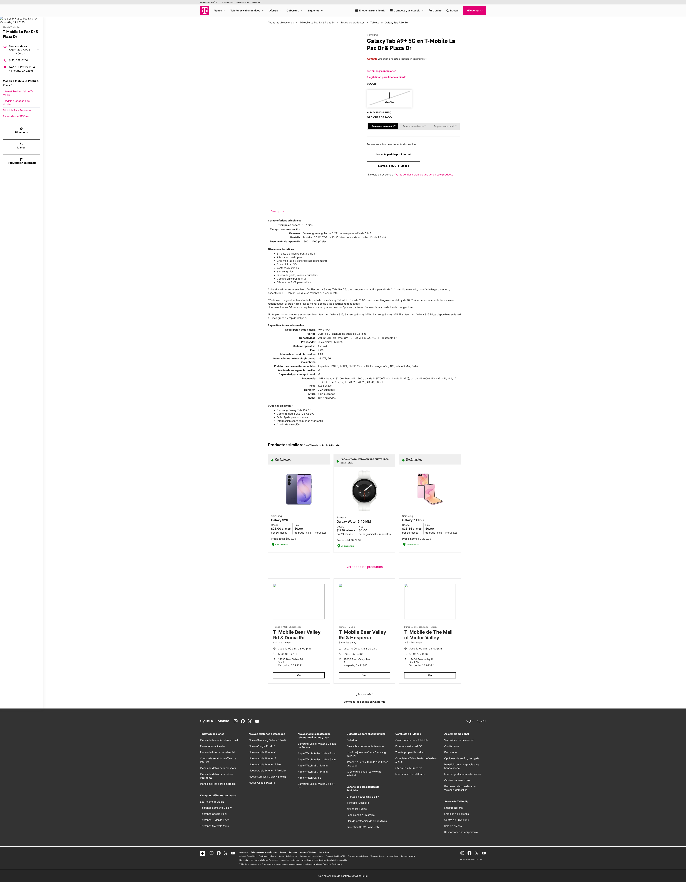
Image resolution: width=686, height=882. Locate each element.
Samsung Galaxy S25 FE (387, 314)
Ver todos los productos (364, 567)
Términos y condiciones (381, 70)
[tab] (277, 211)
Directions (21, 130)
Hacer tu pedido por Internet (393, 154)
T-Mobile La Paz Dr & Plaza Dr (317, 22)
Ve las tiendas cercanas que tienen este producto (424, 174)
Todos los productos (352, 22)
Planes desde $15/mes (16, 116)
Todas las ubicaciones (281, 22)
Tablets (374, 22)
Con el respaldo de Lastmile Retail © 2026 (343, 875)
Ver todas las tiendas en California (364, 701)
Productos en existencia (21, 160)
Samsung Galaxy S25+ (358, 314)
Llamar (21, 145)
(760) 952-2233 (287, 653)
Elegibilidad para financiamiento (386, 77)
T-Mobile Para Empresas (17, 110)
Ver (299, 675)
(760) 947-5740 (353, 653)
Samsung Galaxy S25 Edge (420, 314)
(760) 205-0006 (419, 653)
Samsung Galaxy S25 (330, 314)
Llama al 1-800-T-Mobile (393, 165)
